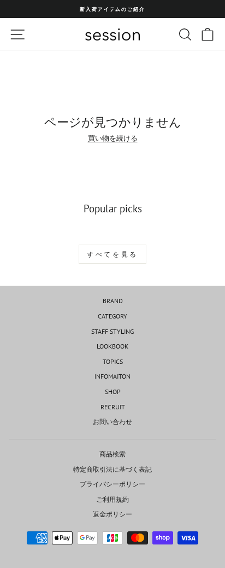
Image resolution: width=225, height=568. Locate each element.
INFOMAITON (112, 376)
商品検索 (112, 454)
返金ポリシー (112, 514)
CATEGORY (112, 316)
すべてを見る (112, 254)
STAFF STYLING (112, 331)
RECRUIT (112, 407)
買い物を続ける (113, 138)
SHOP (113, 391)
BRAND (113, 301)
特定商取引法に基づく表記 (112, 469)
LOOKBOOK (112, 346)
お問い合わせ (112, 422)
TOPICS (113, 361)
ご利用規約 (112, 499)
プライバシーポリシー (112, 484)
